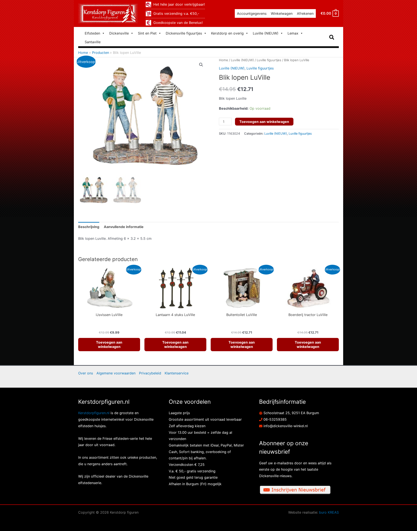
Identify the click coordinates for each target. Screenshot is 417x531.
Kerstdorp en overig (227, 33)
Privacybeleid (150, 373)
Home (223, 60)
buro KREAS (329, 512)
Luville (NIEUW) (265, 33)
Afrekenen (305, 13)
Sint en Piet (147, 33)
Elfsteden (92, 33)
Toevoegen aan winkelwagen (264, 121)
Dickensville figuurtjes (184, 33)
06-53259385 (275, 419)
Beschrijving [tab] (88, 227)
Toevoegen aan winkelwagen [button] (109, 344)
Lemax (293, 33)
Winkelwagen (282, 13)
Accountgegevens (251, 13)
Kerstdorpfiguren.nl (93, 413)
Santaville (93, 42)
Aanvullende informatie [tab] (124, 227)
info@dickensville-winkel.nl (285, 426)
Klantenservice (177, 373)
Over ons (85, 373)
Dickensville (119, 33)
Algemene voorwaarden (116, 373)
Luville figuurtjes (269, 60)
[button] (332, 37)
